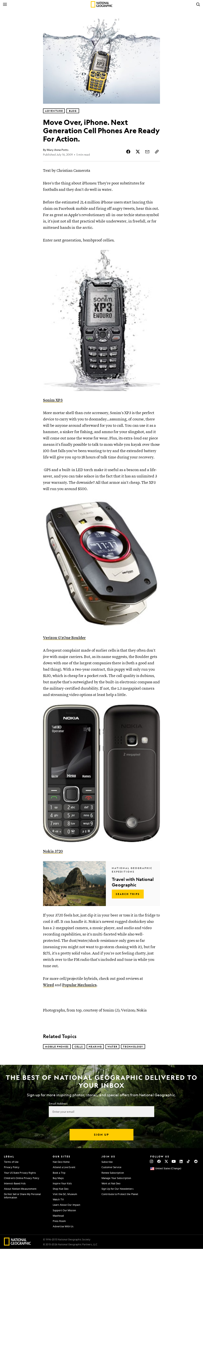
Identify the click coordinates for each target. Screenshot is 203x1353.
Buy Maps (58, 1178)
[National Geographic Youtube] (173, 1161)
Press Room (59, 1221)
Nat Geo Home (61, 1161)
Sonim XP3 (53, 400)
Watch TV (58, 1199)
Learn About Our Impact (66, 1204)
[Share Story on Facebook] (128, 151)
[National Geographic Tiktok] (188, 1161)
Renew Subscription (113, 1172)
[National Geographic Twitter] (166, 1161)
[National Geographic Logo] (17, 1244)
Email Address (58, 1103)
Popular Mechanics (79, 985)
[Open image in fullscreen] (154, 255)
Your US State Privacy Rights (20, 1172)
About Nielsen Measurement (20, 1188)
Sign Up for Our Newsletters (117, 1188)
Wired (48, 985)
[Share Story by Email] (147, 151)
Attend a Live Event (64, 1167)
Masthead (58, 1215)
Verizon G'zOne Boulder (64, 638)
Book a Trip (59, 1172)
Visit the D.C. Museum (65, 1194)
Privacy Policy (11, 1167)
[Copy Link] (157, 151)
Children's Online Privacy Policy (21, 1178)
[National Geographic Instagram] (151, 1161)
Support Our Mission (64, 1210)
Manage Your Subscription (116, 1178)
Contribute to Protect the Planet (120, 1194)
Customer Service (112, 1167)
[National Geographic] (101, 4)
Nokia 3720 (53, 851)
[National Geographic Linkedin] (181, 1161)
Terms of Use (11, 1161)
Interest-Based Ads (15, 1183)
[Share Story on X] (138, 151)
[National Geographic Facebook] (159, 1161)
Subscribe (107, 1161)
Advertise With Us (63, 1226)
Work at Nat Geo (111, 1183)
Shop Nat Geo (60, 1188)
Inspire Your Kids (62, 1183)
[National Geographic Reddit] (195, 1161)
